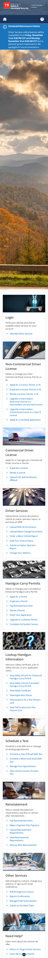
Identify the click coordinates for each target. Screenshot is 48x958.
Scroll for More (24, 954)
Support (42, 19)
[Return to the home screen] (6, 19)
